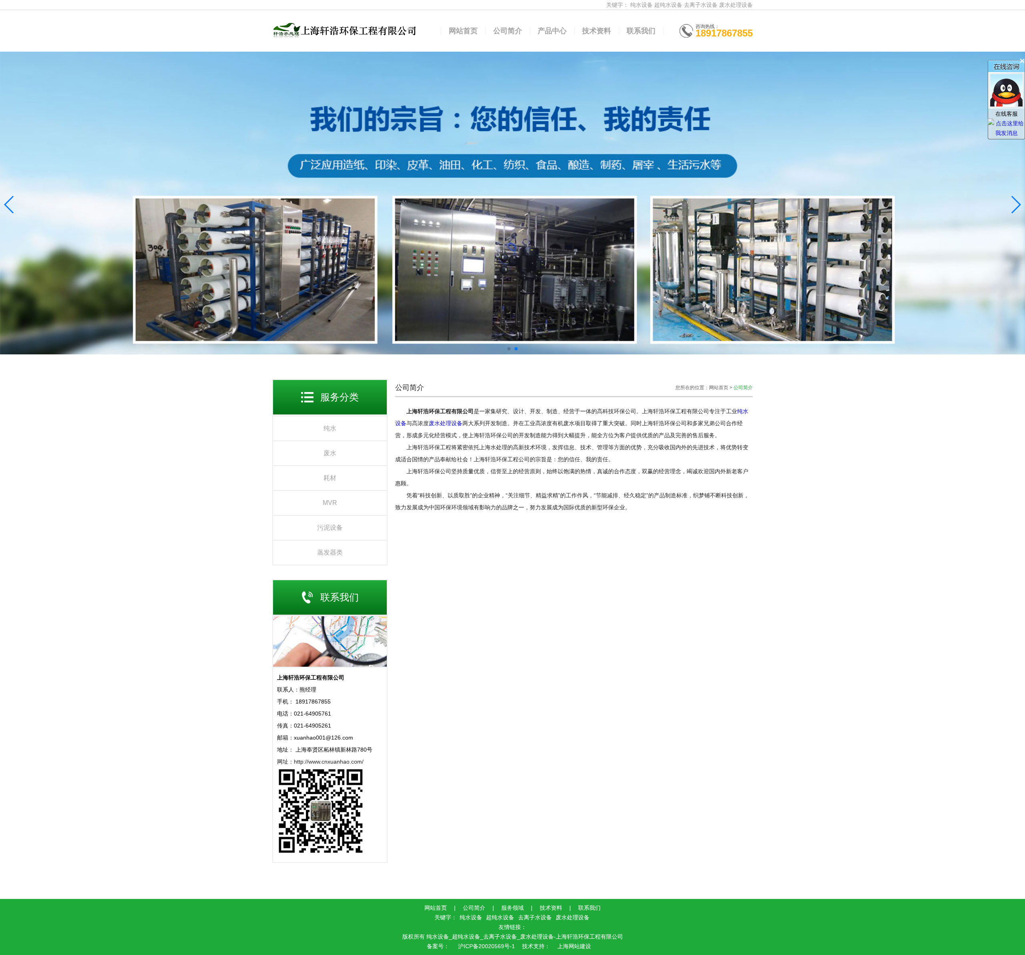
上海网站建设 (574, 946)
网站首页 (463, 31)
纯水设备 (641, 5)
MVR (330, 502)
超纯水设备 (668, 5)
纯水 (330, 428)
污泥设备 (330, 527)
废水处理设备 (736, 5)
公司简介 (507, 31)
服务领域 (512, 908)
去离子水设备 (701, 5)
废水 (330, 453)
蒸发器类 (330, 552)
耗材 (330, 477)
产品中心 (552, 31)
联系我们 (641, 31)
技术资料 (596, 31)
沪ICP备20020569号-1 (485, 946)
